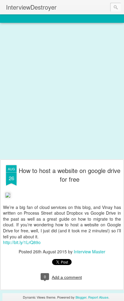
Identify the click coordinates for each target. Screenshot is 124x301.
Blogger (81, 297)
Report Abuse (98, 297)
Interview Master (89, 252)
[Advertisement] (62, 91)
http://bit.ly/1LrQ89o (22, 242)
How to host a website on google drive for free (69, 174)
